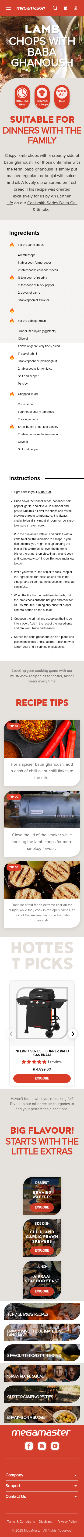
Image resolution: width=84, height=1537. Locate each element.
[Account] (75, 8)
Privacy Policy (67, 1521)
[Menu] (8, 8)
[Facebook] (29, 1446)
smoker (44, 492)
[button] (35, 1062)
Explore (42, 1078)
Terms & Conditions (21, 1521)
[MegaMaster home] (32, 8)
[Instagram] (42, 1446)
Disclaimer (46, 1521)
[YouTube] (55, 1446)
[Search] (55, 8)
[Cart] (65, 8)
